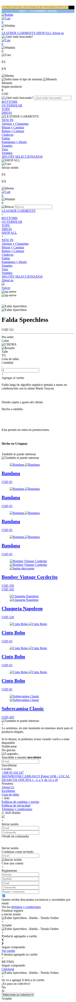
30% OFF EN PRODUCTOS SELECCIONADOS (35, 7)
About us (58, 33)
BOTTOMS (9, 102)
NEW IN (7, 120)
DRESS (7, 112)
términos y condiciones (26, 907)
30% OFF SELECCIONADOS (22, 156)
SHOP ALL (44, 33)
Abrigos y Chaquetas (15, 123)
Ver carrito (8, 950)
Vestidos (7, 153)
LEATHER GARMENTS (19, 33)
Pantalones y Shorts (14, 142)
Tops (5, 149)
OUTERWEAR (12, 105)
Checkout (8, 969)
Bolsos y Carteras (13, 131)
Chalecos (7, 134)
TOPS (6, 109)
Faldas (6, 138)
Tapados (7, 145)
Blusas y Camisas (13, 127)
